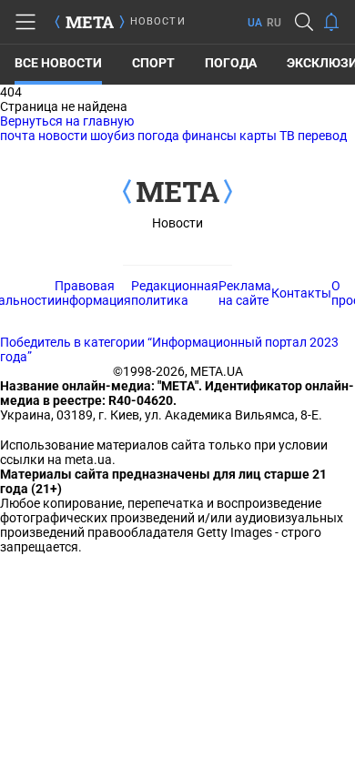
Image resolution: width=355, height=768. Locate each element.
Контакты (301, 293)
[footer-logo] (177, 193)
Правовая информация (93, 293)
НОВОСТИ (158, 21)
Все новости (58, 63)
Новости (177, 223)
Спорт (153, 63)
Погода (231, 63)
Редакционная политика (174, 293)
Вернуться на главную (67, 121)
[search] (304, 22)
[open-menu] (25, 22)
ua (255, 22)
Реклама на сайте (244, 293)
